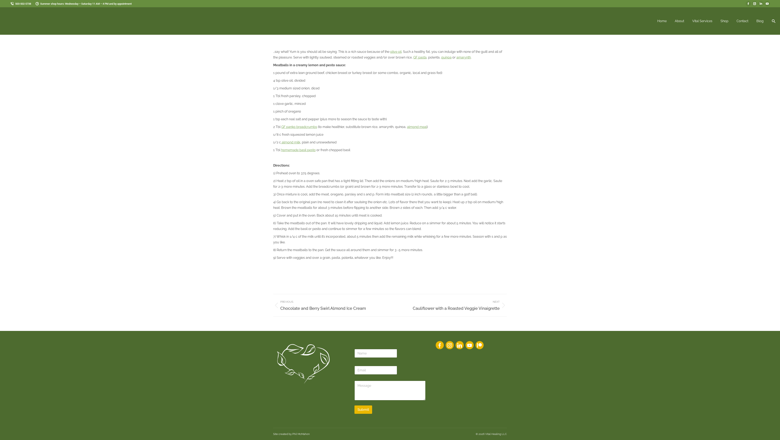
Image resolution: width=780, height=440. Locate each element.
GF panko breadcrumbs (299, 127)
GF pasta (420, 57)
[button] (773, 21)
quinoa (446, 57)
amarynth (463, 57)
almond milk (290, 142)
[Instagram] (450, 345)
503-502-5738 (23, 3)
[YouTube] (470, 345)
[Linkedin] (460, 345)
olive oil (396, 52)
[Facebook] (440, 345)
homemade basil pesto (298, 150)
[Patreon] (480, 345)
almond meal (417, 127)
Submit (363, 409)
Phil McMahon (301, 434)
